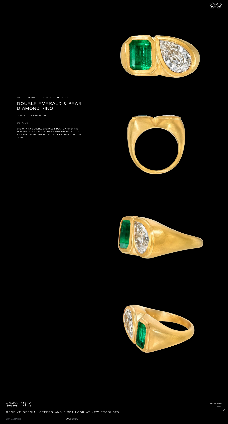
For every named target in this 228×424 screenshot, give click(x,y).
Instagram (216, 403)
